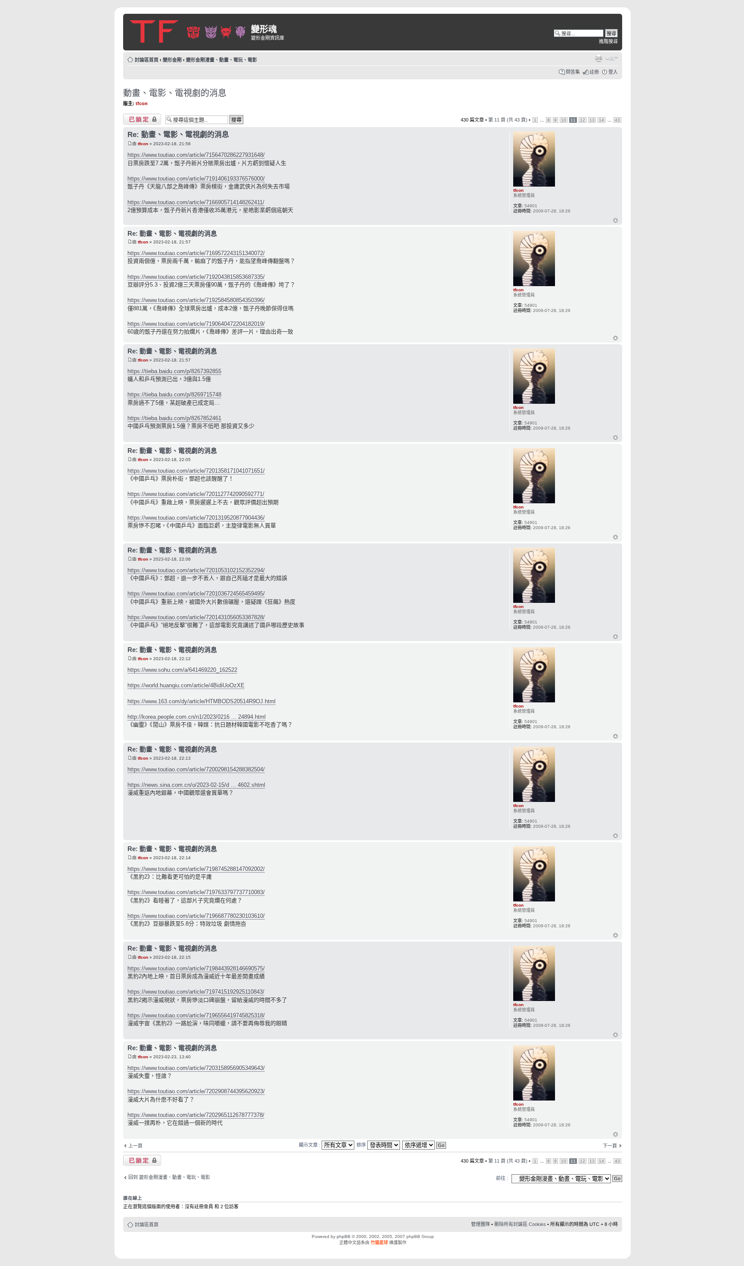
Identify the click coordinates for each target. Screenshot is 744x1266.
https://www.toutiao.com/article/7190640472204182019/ (196, 324)
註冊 (594, 72)
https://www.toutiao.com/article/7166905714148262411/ (195, 202)
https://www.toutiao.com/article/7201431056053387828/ (196, 617)
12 (582, 120)
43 (617, 120)
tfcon (142, 103)
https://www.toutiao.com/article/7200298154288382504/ (196, 769)
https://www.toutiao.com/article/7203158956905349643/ (196, 1068)
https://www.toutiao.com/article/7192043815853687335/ (196, 277)
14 (601, 120)
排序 (361, 1145)
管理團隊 (480, 1224)
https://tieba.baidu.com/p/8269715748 (174, 394)
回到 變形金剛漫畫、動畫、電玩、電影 (169, 1177)
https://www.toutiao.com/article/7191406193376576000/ (196, 178)
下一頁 (610, 1145)
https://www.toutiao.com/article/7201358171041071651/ (196, 471)
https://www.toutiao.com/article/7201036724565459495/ (196, 593)
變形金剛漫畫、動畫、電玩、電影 (221, 59)
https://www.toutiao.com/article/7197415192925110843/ (195, 991)
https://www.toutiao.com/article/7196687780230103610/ (196, 916)
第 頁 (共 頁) (507, 119)
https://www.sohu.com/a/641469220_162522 (182, 670)
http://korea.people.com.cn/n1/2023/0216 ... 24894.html (196, 717)
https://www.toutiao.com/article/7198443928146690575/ (196, 968)
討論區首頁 (146, 59)
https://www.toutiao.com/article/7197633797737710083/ (196, 892)
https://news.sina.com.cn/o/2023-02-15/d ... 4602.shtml (196, 785)
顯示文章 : (310, 1145)
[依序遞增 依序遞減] (424, 1145)
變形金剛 (172, 59)
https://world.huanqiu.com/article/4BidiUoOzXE (186, 685)
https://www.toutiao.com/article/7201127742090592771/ (195, 494)
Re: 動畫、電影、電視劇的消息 (178, 135)
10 (563, 120)
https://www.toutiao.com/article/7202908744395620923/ (196, 1091)
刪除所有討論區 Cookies (520, 1224)
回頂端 (615, 221)
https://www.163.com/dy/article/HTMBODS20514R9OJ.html (201, 701)
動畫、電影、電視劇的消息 (174, 93)
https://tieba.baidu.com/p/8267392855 (174, 371)
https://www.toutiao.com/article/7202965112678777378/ (195, 1115)
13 (592, 120)
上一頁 (135, 1145)
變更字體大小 (611, 58)
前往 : (502, 1178)
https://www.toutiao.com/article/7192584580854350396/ (196, 300)
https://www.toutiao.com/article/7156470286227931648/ (196, 155)
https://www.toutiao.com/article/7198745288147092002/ (196, 869)
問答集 (573, 72)
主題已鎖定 (135, 117)
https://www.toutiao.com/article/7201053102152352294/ (196, 570)
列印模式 (598, 58)
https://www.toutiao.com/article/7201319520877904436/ (196, 518)
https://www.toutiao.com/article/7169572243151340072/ (196, 253)
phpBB (343, 1236)
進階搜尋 (608, 41)
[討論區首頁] (188, 30)
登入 (613, 72)
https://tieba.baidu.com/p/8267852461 (174, 418)
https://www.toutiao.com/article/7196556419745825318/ (196, 1015)
